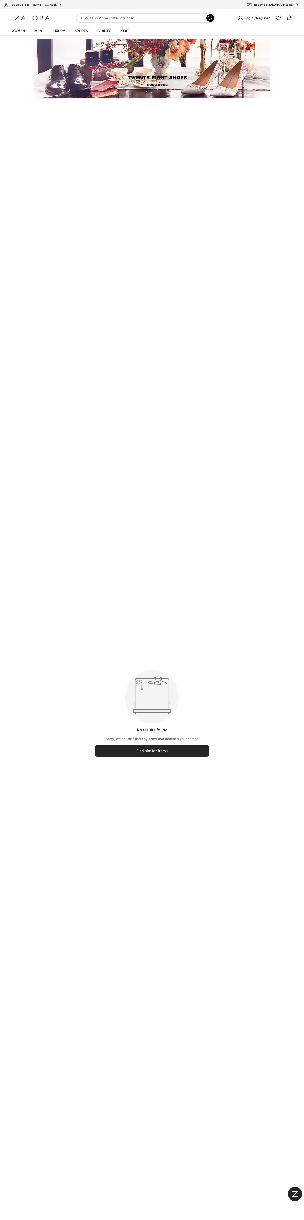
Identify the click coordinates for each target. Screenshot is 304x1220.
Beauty (104, 31)
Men (38, 31)
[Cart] (290, 18)
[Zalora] (32, 18)
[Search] (210, 18)
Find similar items (152, 750)
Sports (81, 31)
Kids (124, 31)
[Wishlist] (278, 18)
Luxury (58, 31)
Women (18, 31)
